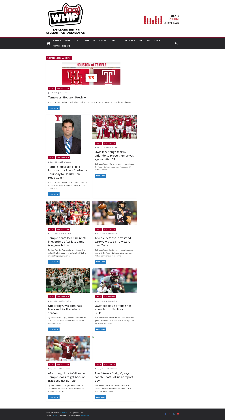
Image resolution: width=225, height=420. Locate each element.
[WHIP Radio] (48, 43)
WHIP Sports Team (63, 89)
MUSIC (67, 40)
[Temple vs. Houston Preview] (91, 73)
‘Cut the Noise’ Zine (61, 46)
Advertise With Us (155, 40)
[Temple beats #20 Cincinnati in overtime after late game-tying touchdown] (68, 213)
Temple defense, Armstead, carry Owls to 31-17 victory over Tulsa (113, 241)
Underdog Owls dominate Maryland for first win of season (65, 309)
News (86, 40)
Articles (51, 89)
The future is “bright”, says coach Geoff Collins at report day (114, 376)
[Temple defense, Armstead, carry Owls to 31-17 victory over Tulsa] (114, 213)
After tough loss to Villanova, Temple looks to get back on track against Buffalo (67, 376)
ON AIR (56, 40)
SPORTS (77, 40)
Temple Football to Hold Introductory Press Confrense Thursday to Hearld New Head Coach (68, 172)
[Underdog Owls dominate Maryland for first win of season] (68, 280)
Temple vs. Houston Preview (67, 97)
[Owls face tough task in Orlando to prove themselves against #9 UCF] (114, 127)
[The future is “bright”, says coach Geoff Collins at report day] (114, 348)
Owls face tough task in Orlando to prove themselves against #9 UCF (114, 155)
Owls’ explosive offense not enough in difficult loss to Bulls (113, 309)
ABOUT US (129, 40)
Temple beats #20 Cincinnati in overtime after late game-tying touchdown (67, 241)
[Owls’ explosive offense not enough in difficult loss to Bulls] (114, 280)
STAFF (141, 40)
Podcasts (114, 40)
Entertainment (99, 40)
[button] (60, 40)
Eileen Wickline (64, 93)
